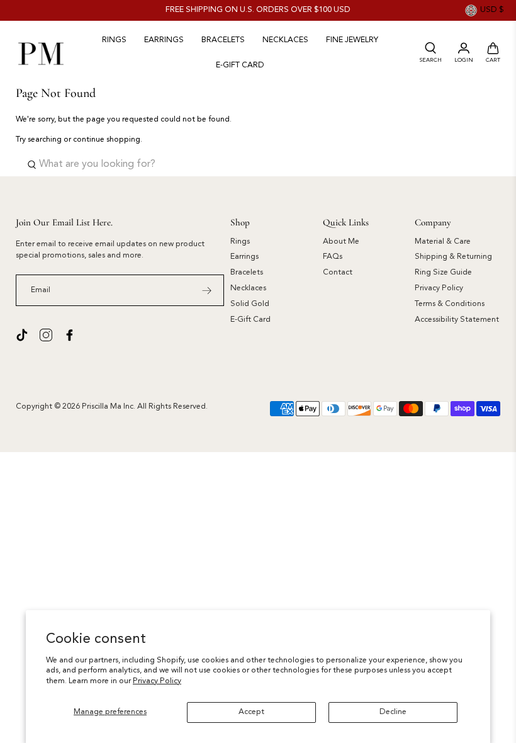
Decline (393, 712)
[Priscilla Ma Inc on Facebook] (70, 335)
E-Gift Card (250, 320)
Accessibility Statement (457, 320)
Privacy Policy (157, 681)
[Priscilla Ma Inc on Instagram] (46, 335)
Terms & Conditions (450, 304)
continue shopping (106, 140)
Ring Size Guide (443, 272)
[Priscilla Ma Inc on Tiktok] (22, 335)
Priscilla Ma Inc (107, 407)
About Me (341, 242)
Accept (251, 712)
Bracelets (223, 40)
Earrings (164, 40)
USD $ (491, 10)
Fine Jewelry (352, 40)
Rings (114, 40)
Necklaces (285, 40)
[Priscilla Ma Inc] (41, 53)
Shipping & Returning (453, 257)
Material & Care (443, 242)
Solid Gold (249, 304)
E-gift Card (240, 65)
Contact (337, 272)
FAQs (332, 257)
